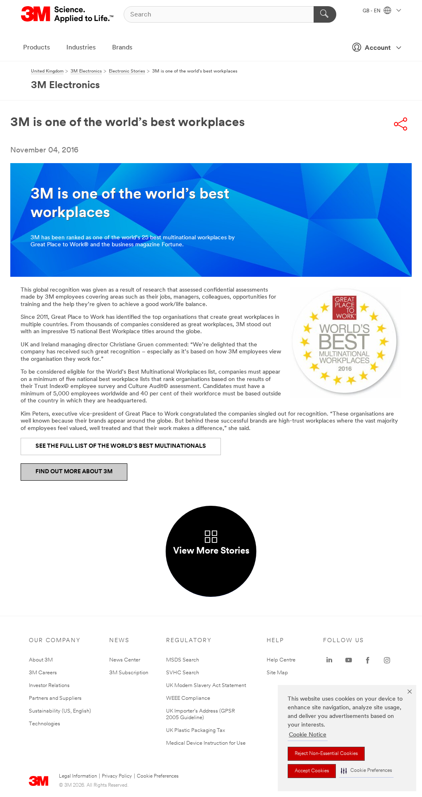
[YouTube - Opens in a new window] (348, 660)
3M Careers (43, 672)
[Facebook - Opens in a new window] (367, 660)
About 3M (41, 660)
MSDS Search (182, 660)
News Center (124, 660)
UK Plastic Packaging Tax (195, 730)
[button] (366, 771)
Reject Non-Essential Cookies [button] (326, 753)
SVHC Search (182, 672)
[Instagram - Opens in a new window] (387, 660)
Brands (122, 47)
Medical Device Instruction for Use (206, 743)
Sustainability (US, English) (60, 711)
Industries (81, 47)
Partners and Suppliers (55, 698)
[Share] (400, 124)
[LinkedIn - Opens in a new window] (329, 660)
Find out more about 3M (74, 472)
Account (377, 48)
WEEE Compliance (188, 698)
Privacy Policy (117, 776)
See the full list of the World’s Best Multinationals (120, 446)
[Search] (325, 14)
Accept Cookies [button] (312, 771)
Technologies (44, 724)
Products (36, 47)
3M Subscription (128, 672)
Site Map (277, 672)
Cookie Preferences (157, 776)
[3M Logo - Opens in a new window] (68, 14)
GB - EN (372, 11)
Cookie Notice (307, 735)
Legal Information (78, 776)
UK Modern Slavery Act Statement (206, 685)
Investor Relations (49, 685)
